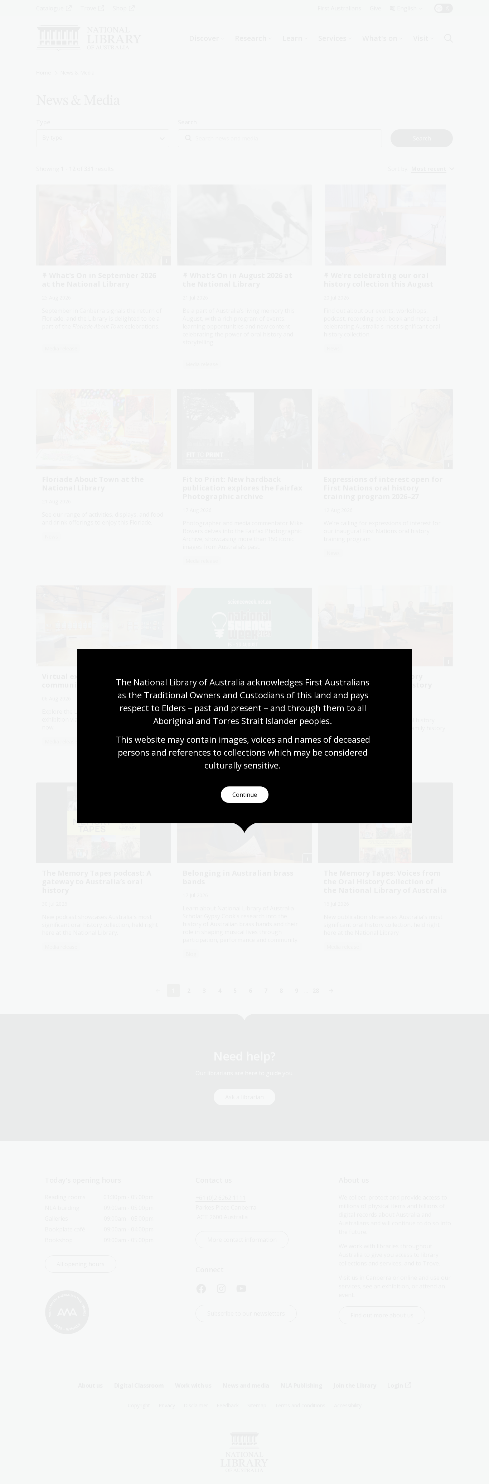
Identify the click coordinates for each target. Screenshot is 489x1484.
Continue (244, 795)
